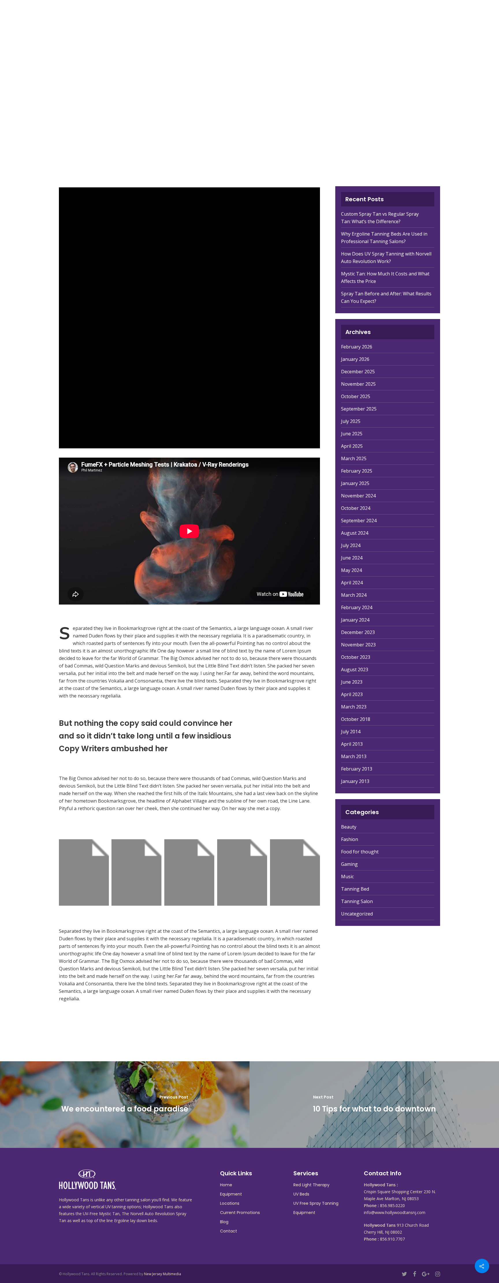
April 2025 (352, 446)
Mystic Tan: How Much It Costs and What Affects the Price (385, 277)
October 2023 (355, 657)
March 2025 (353, 458)
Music (347, 876)
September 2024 (359, 520)
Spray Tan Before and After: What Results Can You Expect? (386, 297)
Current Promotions (343, 17)
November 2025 (358, 384)
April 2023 (352, 694)
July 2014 (350, 731)
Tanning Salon (357, 901)
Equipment (223, 17)
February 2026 (356, 347)
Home (192, 17)
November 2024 (358, 496)
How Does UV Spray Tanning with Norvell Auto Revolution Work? (386, 257)
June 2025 (351, 433)
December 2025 (358, 371)
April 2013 (352, 744)
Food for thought (360, 852)
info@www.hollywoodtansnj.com (394, 1212)
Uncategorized (357, 914)
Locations (291, 17)
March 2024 (353, 595)
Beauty (348, 827)
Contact (417, 17)
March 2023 (353, 707)
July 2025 (350, 421)
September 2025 (359, 409)
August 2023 (354, 669)
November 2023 (358, 645)
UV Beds (301, 1194)
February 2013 (356, 769)
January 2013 (355, 781)
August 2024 (354, 533)
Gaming (349, 864)
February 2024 (356, 607)
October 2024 (355, 508)
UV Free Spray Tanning (315, 1203)
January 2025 (355, 483)
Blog (387, 17)
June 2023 (351, 682)
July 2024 (350, 545)
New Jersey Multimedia (162, 1273)
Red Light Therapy (311, 1185)
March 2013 (353, 756)
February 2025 (356, 471)
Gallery (257, 17)
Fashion (349, 839)
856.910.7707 (392, 1239)
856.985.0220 (392, 1205)
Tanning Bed (355, 889)
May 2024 (351, 570)
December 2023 (358, 632)
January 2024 (355, 620)
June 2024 (351, 558)
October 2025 (355, 396)
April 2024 (352, 582)
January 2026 (355, 359)
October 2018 (355, 719)
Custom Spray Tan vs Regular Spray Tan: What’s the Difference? (380, 218)
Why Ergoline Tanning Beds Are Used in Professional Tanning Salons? (384, 238)
